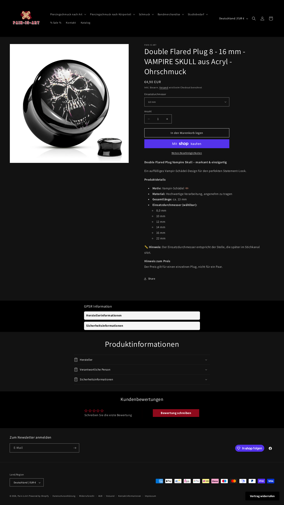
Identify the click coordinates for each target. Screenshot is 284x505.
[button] (68, 14)
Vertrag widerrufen (262, 496)
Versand (163, 87)
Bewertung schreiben (176, 413)
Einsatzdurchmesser (155, 94)
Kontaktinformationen (129, 496)
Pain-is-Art (23, 496)
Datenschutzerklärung (64, 496)
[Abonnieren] (75, 447)
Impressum (150, 496)
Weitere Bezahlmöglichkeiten (187, 152)
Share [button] (151, 278)
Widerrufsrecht (86, 496)
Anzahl (148, 111)
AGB (100, 496)
